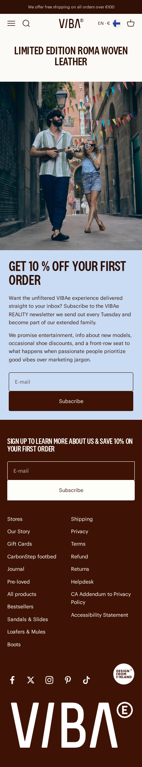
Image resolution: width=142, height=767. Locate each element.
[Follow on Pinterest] (68, 680)
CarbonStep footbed (31, 556)
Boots (14, 644)
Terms (78, 544)
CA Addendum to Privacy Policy (101, 598)
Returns (80, 569)
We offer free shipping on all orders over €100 (71, 6)
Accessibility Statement (99, 615)
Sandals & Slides (27, 619)
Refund (79, 556)
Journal (15, 569)
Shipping (82, 519)
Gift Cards (19, 544)
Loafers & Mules (26, 631)
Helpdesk (82, 581)
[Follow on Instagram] (49, 680)
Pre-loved (18, 581)
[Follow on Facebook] (12, 680)
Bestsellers (20, 606)
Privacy (79, 531)
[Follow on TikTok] (86, 680)
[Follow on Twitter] (31, 680)
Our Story (18, 531)
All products (21, 594)
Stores (15, 519)
